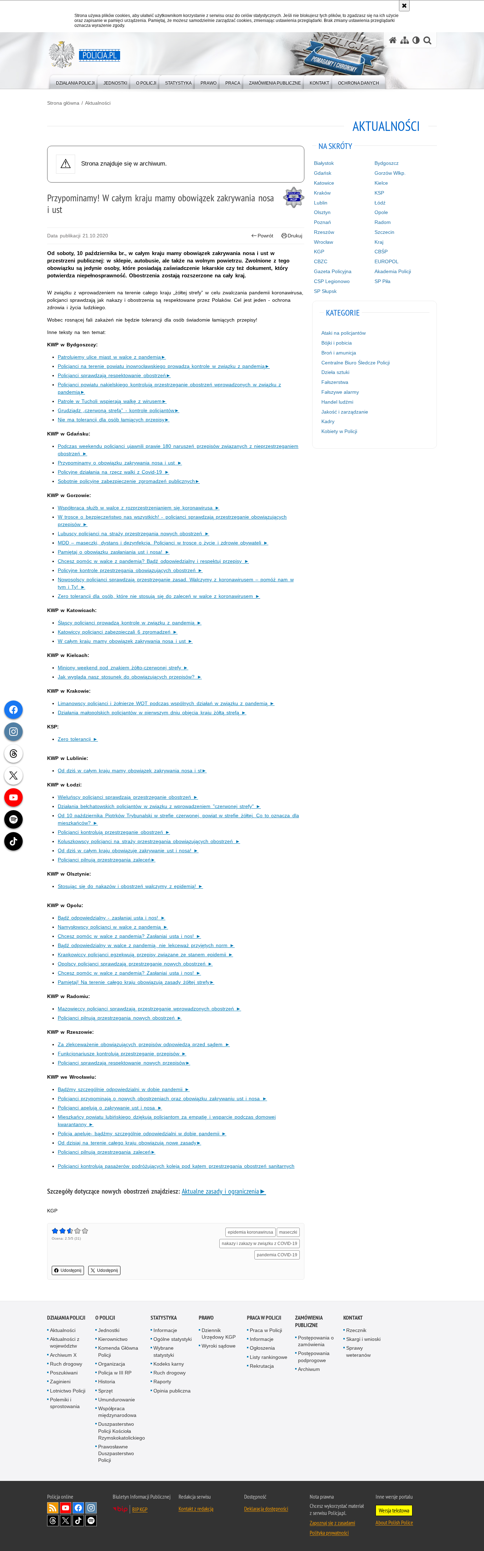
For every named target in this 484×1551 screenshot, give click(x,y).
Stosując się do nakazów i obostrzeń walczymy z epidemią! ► (130, 886)
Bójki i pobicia (336, 343)
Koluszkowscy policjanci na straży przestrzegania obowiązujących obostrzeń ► (149, 841)
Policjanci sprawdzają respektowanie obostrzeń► (114, 375)
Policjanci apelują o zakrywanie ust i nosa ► (110, 1108)
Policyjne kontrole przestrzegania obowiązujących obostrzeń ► (130, 570)
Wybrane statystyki (163, 1351)
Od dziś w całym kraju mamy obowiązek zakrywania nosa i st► (132, 770)
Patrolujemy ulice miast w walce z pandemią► (112, 357)
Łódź (380, 203)
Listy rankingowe (268, 1357)
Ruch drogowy (66, 1364)
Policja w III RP (114, 1373)
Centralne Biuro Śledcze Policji (355, 362)
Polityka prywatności (329, 1532)
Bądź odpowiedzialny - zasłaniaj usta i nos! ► (111, 918)
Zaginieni (60, 1381)
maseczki (288, 1232)
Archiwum (309, 1369)
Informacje (165, 1330)
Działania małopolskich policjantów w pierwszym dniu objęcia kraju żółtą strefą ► (152, 712)
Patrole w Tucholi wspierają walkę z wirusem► (112, 401)
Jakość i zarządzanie (344, 412)
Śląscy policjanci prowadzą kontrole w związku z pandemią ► (130, 622)
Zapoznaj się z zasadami (332, 1522)
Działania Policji (66, 1317)
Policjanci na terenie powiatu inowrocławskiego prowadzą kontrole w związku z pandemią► (164, 366)
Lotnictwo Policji (67, 1391)
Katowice (324, 183)
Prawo (206, 1317)
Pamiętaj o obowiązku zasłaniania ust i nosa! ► (114, 552)
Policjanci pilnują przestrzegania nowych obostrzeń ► (120, 1018)
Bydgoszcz (387, 163)
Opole (381, 212)
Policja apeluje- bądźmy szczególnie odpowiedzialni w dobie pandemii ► (142, 1133)
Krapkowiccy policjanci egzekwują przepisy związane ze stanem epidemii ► (145, 954)
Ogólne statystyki (172, 1339)
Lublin (320, 203)
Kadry (327, 421)
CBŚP (381, 251)
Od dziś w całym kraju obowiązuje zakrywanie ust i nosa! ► (128, 850)
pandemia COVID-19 (277, 1254)
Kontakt (353, 1317)
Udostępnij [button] (71, 1270)
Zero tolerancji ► (78, 739)
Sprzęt (105, 1391)
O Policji (105, 1317)
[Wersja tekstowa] (416, 40)
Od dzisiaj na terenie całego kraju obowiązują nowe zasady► (129, 1143)
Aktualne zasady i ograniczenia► (224, 1191)
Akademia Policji (393, 271)
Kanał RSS (52, 1507)
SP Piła (382, 281)
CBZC (320, 261)
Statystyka (164, 1317)
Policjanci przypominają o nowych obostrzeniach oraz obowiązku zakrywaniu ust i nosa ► (162, 1098)
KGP (319, 251)
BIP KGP (139, 1509)
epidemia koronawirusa (250, 1232)
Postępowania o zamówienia (316, 1341)
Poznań (322, 222)
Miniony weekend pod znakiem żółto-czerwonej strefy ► (123, 667)
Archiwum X (63, 1355)
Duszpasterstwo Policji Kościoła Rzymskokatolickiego (121, 1430)
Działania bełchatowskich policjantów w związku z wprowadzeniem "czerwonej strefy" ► (159, 806)
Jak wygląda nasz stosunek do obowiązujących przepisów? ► (130, 677)
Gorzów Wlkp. (390, 173)
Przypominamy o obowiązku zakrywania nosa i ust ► (120, 463)
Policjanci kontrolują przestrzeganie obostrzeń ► (114, 832)
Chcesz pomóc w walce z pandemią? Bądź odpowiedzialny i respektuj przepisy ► (153, 561)
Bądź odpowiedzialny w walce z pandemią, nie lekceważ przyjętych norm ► (146, 945)
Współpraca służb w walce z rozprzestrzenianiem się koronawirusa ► (139, 508)
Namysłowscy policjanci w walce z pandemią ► (113, 927)
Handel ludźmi (337, 402)
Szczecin (384, 232)
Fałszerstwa (334, 382)
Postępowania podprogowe (314, 1356)
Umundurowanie (116, 1399)
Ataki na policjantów (343, 333)
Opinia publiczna (172, 1391)
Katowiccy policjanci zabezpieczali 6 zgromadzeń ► (118, 632)
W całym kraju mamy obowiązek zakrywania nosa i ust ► (125, 641)
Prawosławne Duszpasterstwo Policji (116, 1453)
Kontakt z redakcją (196, 1508)
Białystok (324, 163)
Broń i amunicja (338, 353)
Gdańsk (322, 173)
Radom (383, 222)
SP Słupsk (325, 291)
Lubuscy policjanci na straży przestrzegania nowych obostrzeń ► (133, 533)
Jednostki (108, 1330)
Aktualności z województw (64, 1342)
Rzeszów (324, 232)
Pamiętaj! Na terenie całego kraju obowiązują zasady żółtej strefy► (136, 982)
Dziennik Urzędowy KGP (219, 1333)
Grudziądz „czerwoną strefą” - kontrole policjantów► (118, 410)
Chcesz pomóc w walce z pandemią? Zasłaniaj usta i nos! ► (129, 936)
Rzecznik (356, 1330)
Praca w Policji (264, 1317)
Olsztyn (322, 212)
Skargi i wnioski (363, 1339)
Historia (106, 1381)
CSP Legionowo (332, 281)
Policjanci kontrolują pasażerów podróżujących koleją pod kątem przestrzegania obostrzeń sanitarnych (176, 1166)
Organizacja (111, 1364)
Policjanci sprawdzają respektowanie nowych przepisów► (124, 1063)
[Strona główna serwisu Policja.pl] (393, 40)
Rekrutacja (262, 1366)
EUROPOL (387, 261)
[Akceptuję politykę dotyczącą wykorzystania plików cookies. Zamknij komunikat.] (404, 5)
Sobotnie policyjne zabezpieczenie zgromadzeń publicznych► (129, 481)
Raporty (162, 1381)
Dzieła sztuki (335, 372)
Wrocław (323, 242)
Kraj (379, 242)
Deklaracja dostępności (266, 1508)
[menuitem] (75, 81)
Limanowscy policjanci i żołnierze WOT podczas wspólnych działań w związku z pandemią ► (166, 703)
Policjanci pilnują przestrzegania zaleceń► (107, 860)
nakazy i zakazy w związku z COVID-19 (259, 1243)
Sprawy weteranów (358, 1351)
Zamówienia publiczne (308, 1321)
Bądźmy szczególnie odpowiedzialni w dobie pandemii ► (124, 1089)
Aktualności (98, 103)
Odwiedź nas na (65, 1507)
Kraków (322, 193)
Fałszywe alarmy (340, 392)
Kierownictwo (113, 1339)
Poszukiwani (64, 1373)
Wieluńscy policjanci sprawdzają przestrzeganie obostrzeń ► (128, 797)
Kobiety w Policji (339, 431)
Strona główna (63, 103)
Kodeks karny (168, 1364)
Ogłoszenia (262, 1348)
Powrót (265, 235)
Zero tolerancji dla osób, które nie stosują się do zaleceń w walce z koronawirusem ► (159, 596)
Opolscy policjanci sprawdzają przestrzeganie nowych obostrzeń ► (135, 964)
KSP (379, 193)
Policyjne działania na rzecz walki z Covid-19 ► (113, 472)
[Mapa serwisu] (404, 40)
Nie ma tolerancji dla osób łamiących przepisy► (113, 419)
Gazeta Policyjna (332, 271)
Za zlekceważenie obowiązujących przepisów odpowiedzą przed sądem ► (144, 1044)
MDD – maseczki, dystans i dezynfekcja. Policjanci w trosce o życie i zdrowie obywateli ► (163, 543)
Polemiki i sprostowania (65, 1403)
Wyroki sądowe (219, 1346)
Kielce (381, 183)
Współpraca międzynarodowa (117, 1412)
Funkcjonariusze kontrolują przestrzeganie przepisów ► (122, 1053)
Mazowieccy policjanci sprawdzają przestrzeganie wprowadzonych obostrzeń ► (149, 1008)
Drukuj (295, 235)
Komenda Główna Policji (118, 1351)
